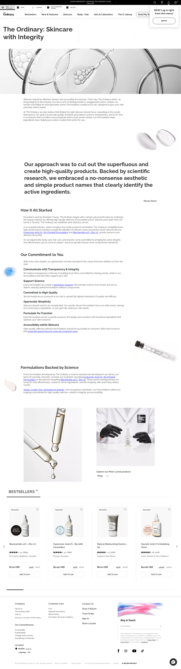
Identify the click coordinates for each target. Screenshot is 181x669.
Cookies (116, 663)
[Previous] (65, 2)
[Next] (115, 2)
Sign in (85, 618)
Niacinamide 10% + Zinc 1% (22, 544)
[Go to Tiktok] (142, 651)
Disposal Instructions (56, 612)
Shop (100, 476)
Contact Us (144, 642)
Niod (22, 7)
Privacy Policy (151, 640)
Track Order (88, 613)
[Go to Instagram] (125, 651)
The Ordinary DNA (22, 612)
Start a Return (89, 608)
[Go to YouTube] (134, 651)
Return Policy (53, 614)
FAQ (50, 609)
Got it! (164, 21)
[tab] (23, 492)
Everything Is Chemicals (24, 638)
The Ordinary (9, 7)
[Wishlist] (37, 508)
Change (28, 649)
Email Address (125, 626)
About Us (18, 609)
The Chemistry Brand (56, 7)
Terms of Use (124, 642)
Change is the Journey (24, 635)
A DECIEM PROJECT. (129, 663)
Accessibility (20, 630)
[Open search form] (154, 2)
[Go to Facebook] (118, 651)
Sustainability (20, 633)
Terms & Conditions (61, 663)
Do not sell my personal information (97, 663)
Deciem (73, 7)
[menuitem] (7, 7)
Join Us (18, 614)
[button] (50, 14)
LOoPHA (39, 7)
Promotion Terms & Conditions (60, 617)
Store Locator (89, 623)
